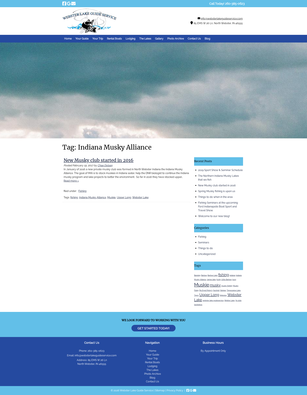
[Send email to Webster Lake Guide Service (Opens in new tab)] (73, 3)
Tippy (196, 295)
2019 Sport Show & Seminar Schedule (220, 170)
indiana (232, 275)
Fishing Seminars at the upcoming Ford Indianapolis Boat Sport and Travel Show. (218, 206)
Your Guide (82, 38)
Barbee (204, 275)
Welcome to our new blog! (214, 216)
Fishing (82, 191)
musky (215, 285)
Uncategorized (207, 254)
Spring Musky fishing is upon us (216, 191)
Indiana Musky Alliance (92, 197)
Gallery (159, 38)
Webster (223, 295)
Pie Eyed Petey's (206, 290)
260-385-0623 (96, 350)
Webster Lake (140, 197)
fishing (74, 197)
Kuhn (218, 279)
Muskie (111, 197)
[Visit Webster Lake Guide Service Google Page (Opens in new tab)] (69, 3)
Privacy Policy (175, 390)
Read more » (71, 180)
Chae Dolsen (105, 165)
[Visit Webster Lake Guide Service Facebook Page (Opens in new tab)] (64, 3)
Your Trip (97, 38)
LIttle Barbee (226, 279)
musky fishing (226, 286)
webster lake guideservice (213, 300)
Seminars (203, 242)
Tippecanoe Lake (234, 290)
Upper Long (124, 197)
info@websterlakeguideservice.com (222, 18)
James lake (211, 279)
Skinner (223, 290)
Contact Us (194, 38)
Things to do (205, 248)
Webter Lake (229, 300)
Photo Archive (175, 38)
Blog (207, 38)
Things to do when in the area (215, 196)
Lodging (130, 38)
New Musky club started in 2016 (99, 160)
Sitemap (160, 390)
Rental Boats (114, 38)
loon (234, 279)
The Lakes (145, 38)
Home (68, 38)
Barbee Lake (213, 275)
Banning (197, 275)
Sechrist (216, 290)
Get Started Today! (153, 328)
